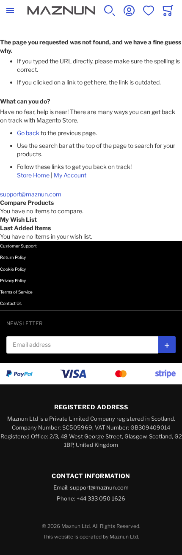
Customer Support (18, 245)
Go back (28, 132)
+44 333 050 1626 (101, 498)
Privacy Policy (13, 280)
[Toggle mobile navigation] (10, 10)
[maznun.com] (61, 10)
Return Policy (13, 257)
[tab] (91, 252)
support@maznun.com (30, 194)
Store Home (33, 175)
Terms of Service (16, 291)
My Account (70, 175)
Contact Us (11, 303)
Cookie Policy (13, 269)
